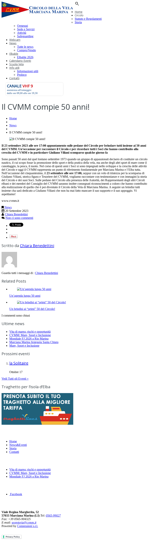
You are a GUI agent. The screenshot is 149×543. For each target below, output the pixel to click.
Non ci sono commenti (19, 217)
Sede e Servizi (26, 29)
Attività (21, 32)
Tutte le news (25, 46)
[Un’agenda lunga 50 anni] (34, 289)
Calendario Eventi (20, 61)
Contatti (14, 78)
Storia (78, 22)
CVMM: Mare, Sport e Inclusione (30, 335)
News (12, 43)
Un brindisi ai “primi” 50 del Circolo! (32, 309)
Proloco (22, 74)
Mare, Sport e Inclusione (24, 345)
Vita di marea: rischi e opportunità (30, 331)
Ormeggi (22, 25)
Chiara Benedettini (16, 214)
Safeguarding (25, 36)
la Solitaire (18, 363)
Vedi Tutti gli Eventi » (15, 378)
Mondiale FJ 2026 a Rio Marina (29, 338)
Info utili (14, 68)
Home (78, 12)
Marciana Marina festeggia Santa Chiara (33, 342)
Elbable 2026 (25, 57)
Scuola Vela (16, 64)
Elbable (13, 54)
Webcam (14, 40)
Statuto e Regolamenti (88, 18)
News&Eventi (18, 444)
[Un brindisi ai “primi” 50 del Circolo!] (41, 302)
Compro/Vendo (26, 50)
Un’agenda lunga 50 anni (24, 295)
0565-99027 (53, 515)
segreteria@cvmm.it (24, 522)
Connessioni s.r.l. (27, 526)
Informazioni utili (27, 71)
